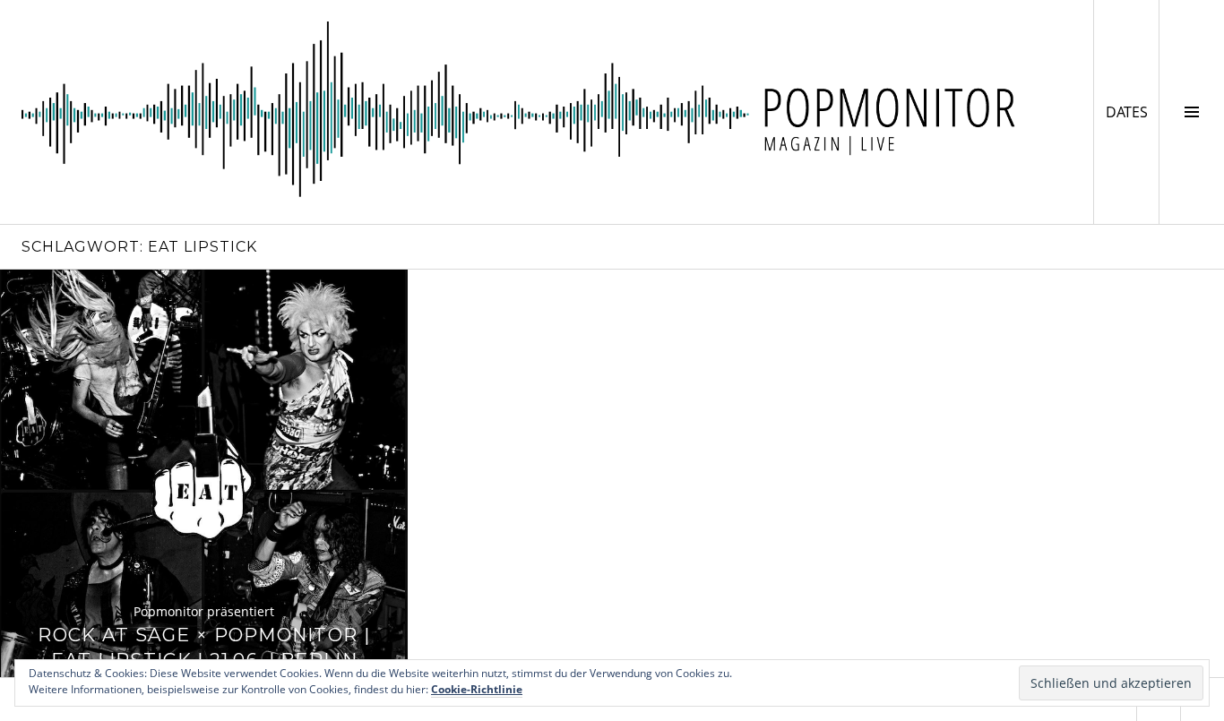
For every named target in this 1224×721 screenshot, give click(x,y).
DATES (1132, 111)
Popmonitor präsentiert (204, 611)
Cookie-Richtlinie (476, 689)
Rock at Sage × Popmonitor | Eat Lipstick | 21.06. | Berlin (203, 647)
